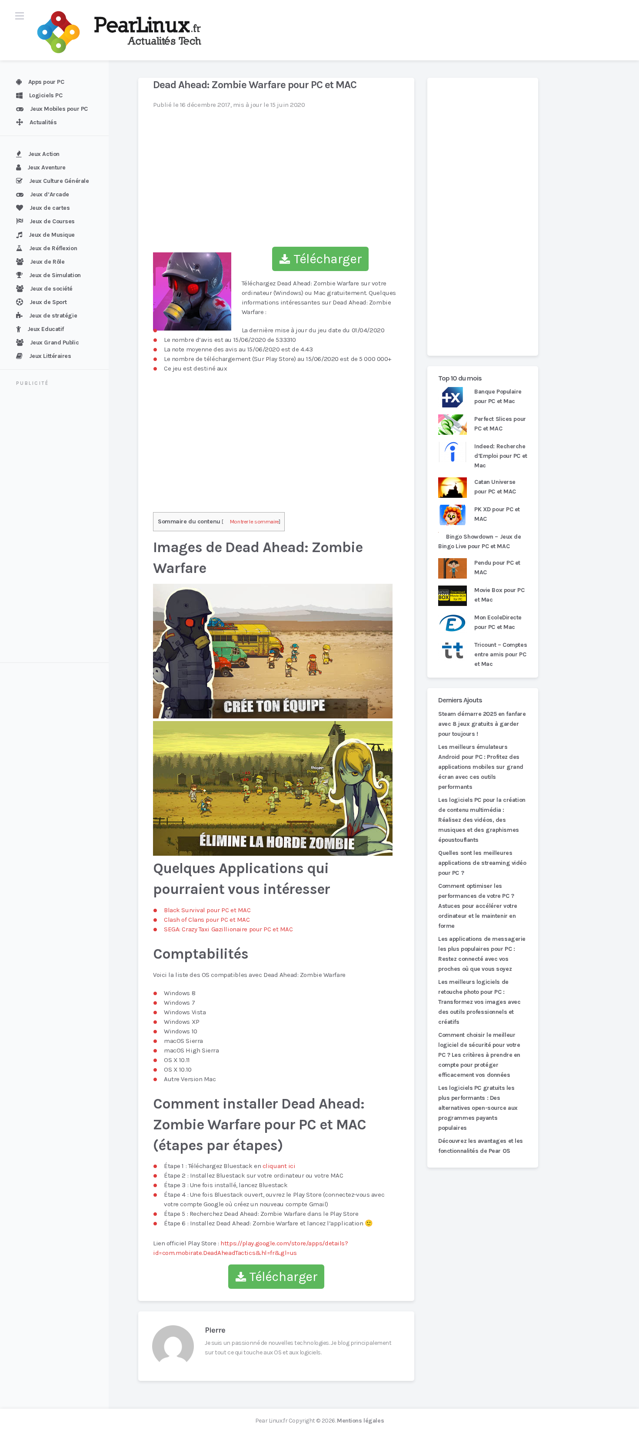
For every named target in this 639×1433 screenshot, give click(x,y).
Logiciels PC (46, 95)
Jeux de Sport (48, 302)
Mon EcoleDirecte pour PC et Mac (498, 622)
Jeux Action (44, 154)
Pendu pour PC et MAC (497, 567)
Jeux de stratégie (53, 315)
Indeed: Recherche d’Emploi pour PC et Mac (500, 456)
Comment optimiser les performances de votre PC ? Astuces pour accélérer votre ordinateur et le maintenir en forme (477, 906)
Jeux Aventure (46, 167)
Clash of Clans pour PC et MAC (207, 919)
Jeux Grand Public (54, 342)
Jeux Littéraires (50, 356)
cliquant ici (279, 1166)
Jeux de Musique (52, 234)
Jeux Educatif (45, 329)
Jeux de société (51, 288)
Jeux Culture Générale (59, 181)
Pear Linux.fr (271, 1420)
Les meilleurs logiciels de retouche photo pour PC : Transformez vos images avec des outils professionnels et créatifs (479, 1002)
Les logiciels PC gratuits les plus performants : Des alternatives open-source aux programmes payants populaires (478, 1108)
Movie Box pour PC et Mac (499, 594)
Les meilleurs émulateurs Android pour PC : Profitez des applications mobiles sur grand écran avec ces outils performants (480, 767)
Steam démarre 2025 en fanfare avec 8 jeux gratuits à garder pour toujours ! (482, 724)
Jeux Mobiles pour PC (59, 109)
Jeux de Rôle (47, 261)
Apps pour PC (46, 82)
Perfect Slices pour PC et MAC (500, 423)
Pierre (215, 1330)
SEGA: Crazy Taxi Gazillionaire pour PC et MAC (228, 929)
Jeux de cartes (50, 208)
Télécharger (326, 259)
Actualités (43, 122)
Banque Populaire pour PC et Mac (498, 396)
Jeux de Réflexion (53, 248)
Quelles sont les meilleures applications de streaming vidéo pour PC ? (482, 863)
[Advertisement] (59, 525)
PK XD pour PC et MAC (497, 514)
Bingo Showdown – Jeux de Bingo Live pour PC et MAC (479, 541)
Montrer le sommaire (254, 521)
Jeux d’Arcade (49, 194)
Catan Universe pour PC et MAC (495, 486)
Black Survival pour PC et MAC (207, 910)
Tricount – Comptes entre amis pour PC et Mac (500, 654)
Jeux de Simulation (55, 275)
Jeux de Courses (52, 221)
